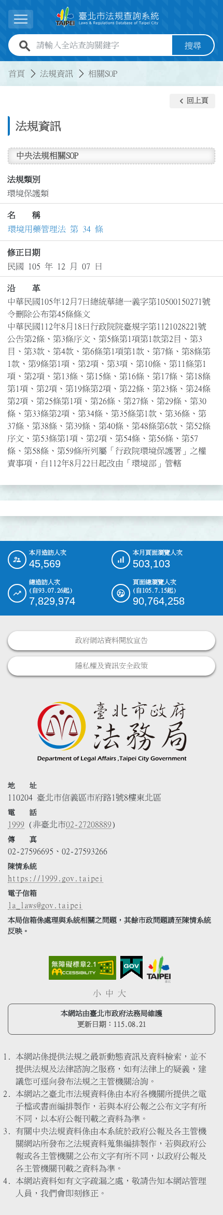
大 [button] (122, 993)
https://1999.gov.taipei (55, 878)
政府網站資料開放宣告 (111, 640)
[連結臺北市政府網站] (159, 969)
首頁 (16, 73)
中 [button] (109, 993)
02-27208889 (89, 824)
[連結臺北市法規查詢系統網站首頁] (107, 17)
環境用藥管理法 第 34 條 (55, 229)
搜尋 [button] (193, 45)
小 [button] (97, 993)
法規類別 (23, 179)
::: (6, 67)
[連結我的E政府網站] (131, 968)
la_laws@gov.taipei (45, 905)
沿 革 (23, 288)
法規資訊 (56, 73)
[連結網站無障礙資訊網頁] (82, 968)
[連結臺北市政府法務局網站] (111, 731)
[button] (192, 101)
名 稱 (23, 215)
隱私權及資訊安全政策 (111, 665)
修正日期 (23, 252)
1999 (16, 824)
